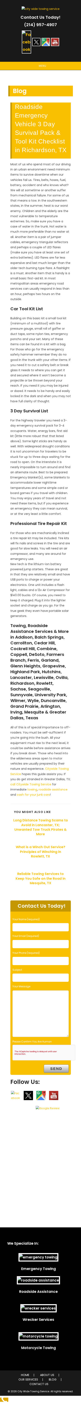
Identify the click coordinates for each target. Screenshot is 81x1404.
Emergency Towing (38, 1268)
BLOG (52, 1379)
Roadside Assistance (38, 1291)
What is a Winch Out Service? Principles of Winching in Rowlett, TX (40, 852)
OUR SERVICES (28, 1379)
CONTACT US (38, 1384)
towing (32, 789)
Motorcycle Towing (38, 1347)
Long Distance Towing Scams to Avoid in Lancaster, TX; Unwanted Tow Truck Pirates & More (40, 827)
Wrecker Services (38, 1319)
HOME (25, 1375)
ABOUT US (47, 1375)
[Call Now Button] (4, 1400)
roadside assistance (53, 789)
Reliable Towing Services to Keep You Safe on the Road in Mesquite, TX (40, 878)
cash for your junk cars (33, 795)
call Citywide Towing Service (30, 784)
